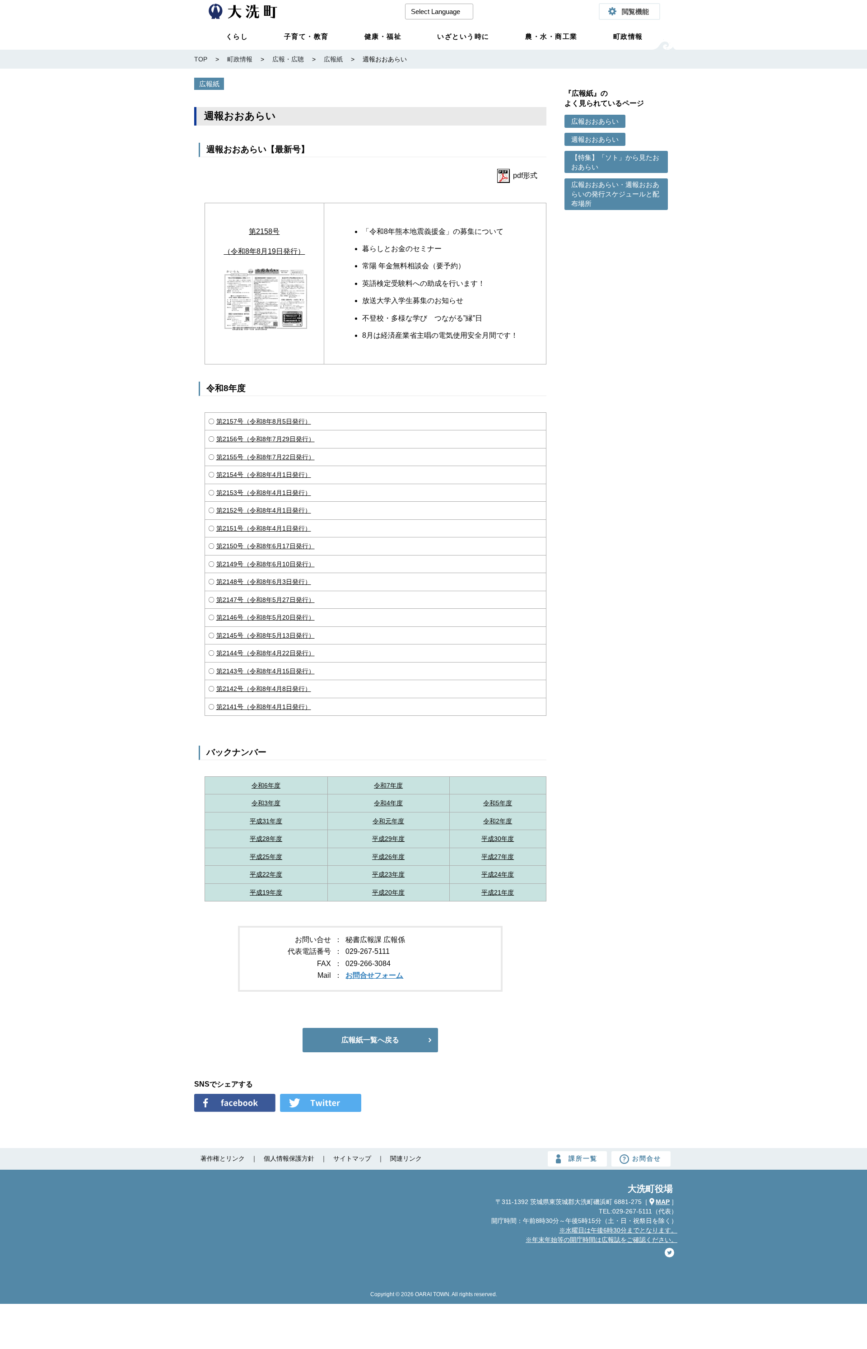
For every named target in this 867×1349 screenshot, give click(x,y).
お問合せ (646, 1158)
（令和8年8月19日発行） (264, 251)
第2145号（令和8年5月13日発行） (265, 635)
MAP (663, 1201)
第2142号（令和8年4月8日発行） (263, 688)
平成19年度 (266, 892)
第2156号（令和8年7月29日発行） (265, 439)
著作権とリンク (222, 1158)
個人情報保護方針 (289, 1158)
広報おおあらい (595, 121)
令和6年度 (266, 785)
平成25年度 (266, 856)
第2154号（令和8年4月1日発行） (263, 474)
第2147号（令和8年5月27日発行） (265, 599)
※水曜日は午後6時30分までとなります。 (618, 1230)
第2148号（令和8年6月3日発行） (263, 581)
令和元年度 (388, 821)
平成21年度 (497, 892)
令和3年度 (266, 803)
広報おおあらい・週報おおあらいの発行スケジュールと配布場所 (615, 194)
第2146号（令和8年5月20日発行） (265, 617)
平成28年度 (266, 838)
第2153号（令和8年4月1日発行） (263, 492)
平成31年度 (266, 821)
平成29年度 (388, 838)
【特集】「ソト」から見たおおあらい (615, 162)
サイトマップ (352, 1158)
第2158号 (264, 231)
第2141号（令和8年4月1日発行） (263, 706)
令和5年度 (497, 803)
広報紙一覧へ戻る (370, 1040)
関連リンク (406, 1158)
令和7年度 (388, 785)
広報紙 (209, 84)
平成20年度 (388, 892)
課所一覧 (583, 1158)
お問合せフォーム (374, 975)
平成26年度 (388, 856)
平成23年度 (388, 874)
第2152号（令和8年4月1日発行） (263, 510)
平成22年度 (266, 874)
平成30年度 (497, 838)
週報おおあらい (595, 139)
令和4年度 (388, 803)
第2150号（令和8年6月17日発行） (265, 546)
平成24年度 (497, 874)
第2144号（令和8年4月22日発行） (265, 653)
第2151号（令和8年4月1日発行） (263, 528)
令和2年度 (497, 821)
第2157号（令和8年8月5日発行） (263, 421)
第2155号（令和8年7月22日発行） (265, 457)
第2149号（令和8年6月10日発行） (265, 564)
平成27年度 (497, 856)
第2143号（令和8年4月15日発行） (265, 671)
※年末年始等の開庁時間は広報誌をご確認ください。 (601, 1239)
